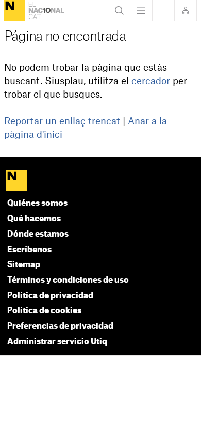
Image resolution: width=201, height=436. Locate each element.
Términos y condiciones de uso (68, 280)
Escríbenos (29, 250)
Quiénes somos (37, 203)
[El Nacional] (14, 10)
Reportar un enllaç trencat (62, 121)
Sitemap (23, 265)
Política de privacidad (50, 296)
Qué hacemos (34, 219)
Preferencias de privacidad (60, 326)
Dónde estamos (38, 234)
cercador (150, 81)
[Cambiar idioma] (163, 10)
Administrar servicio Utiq (57, 342)
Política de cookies (44, 311)
